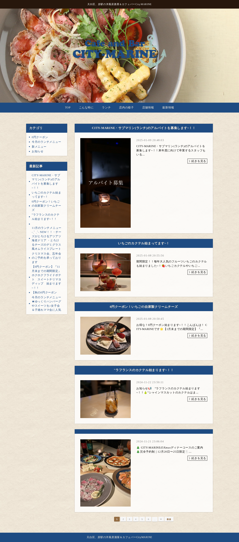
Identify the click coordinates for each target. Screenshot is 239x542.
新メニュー (39, 146)
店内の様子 (126, 107)
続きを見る (198, 161)
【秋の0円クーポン (44, 292)
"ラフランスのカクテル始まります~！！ (46, 216)
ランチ (106, 107)
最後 (169, 519)
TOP (68, 107)
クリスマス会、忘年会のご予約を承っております (46, 258)
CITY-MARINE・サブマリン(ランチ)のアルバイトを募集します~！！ (46, 181)
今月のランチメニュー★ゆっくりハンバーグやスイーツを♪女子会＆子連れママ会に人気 (46, 304)
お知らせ (38, 151)
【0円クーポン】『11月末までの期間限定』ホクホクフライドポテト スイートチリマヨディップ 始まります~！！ (46, 277)
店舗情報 (148, 107)
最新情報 (168, 107)
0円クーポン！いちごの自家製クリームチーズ (46, 205)
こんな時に (86, 107)
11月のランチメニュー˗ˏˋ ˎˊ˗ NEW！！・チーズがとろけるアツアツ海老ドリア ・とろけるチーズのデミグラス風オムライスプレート (46, 238)
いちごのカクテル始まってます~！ (46, 194)
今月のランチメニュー (46, 141)
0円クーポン (40, 137)
